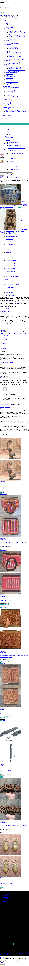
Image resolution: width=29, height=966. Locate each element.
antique (2, 333)
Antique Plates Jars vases (14, 52)
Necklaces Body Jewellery (14, 58)
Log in (2, 12)
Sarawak (8, 28)
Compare (2, 330)
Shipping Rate (6, 86)
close (1, 4)
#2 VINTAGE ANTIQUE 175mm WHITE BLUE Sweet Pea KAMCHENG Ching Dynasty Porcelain (13, 206)
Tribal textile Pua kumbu (12, 82)
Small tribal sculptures (14, 48)
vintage (24, 333)
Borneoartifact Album (13, 43)
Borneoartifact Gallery (13, 42)
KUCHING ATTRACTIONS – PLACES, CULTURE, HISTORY (17, 37)
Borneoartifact (9, 40)
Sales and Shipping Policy (12, 100)
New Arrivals (9, 108)
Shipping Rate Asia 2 (11, 94)
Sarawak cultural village (14, 31)
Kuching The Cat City (11, 34)
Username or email (5, 7)
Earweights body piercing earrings (17, 59)
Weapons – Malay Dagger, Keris (16, 62)
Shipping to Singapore (11, 92)
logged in (9, 404)
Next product (3, 208)
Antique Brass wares (13, 54)
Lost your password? (5, 15)
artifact (8, 333)
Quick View (3, 483)
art (5, 333)
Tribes (1, 362)
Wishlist (5, 136)
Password (3, 10)
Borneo (6, 362)
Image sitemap (7, 899)
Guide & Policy (6, 99)
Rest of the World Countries (13, 96)
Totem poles (9, 79)
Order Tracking (6, 150)
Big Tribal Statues (13, 47)
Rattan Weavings (10, 84)
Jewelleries (8, 55)
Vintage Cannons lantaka (14, 67)
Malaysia (11, 362)
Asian (9, 25)
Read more (2, 492)
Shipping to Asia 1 (10, 91)
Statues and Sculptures (12, 46)
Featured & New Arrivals (9, 107)
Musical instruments (13, 66)
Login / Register (7, 115)
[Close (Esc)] (0, 964)
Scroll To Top (3, 957)
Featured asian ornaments (12, 110)
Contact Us (5, 98)
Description (6, 343)
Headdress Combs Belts (14, 56)
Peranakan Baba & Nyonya (12, 71)
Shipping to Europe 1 (11, 90)
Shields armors (9, 78)
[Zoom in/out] (4, 964)
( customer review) (5, 311)
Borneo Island (9, 27)
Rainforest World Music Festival (16, 32)
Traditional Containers (11, 72)
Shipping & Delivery (8, 346)
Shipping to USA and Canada (13, 87)
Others (7, 64)
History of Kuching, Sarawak (15, 35)
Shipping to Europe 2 (11, 88)
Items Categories (7, 44)
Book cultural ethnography (15, 68)
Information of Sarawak (14, 29)
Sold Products (9, 104)
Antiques (8, 51)
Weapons (8, 60)
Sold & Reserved (7, 103)
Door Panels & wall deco (12, 76)
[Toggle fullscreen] (3, 964)
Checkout (5, 143)
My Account (6, 129)
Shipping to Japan (10, 95)
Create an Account (13, 16)
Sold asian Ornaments (8, 179)
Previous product (4, 183)
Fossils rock (9, 83)
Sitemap (5, 901)
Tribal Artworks (9, 74)
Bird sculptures (12, 50)
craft (12, 333)
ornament (19, 333)
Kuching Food (12, 39)
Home (4, 20)
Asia (7, 23)
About (4, 21)
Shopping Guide (10, 102)
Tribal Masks (9, 75)
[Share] (2, 964)
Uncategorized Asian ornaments (16, 70)
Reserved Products (10, 106)
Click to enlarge (4, 294)
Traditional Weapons (13, 63)
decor (15, 333)
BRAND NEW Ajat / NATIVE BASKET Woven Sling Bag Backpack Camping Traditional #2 (14, 231)
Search (15, 17)
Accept (1, 962)
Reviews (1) (5, 344)
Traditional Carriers (10, 80)
